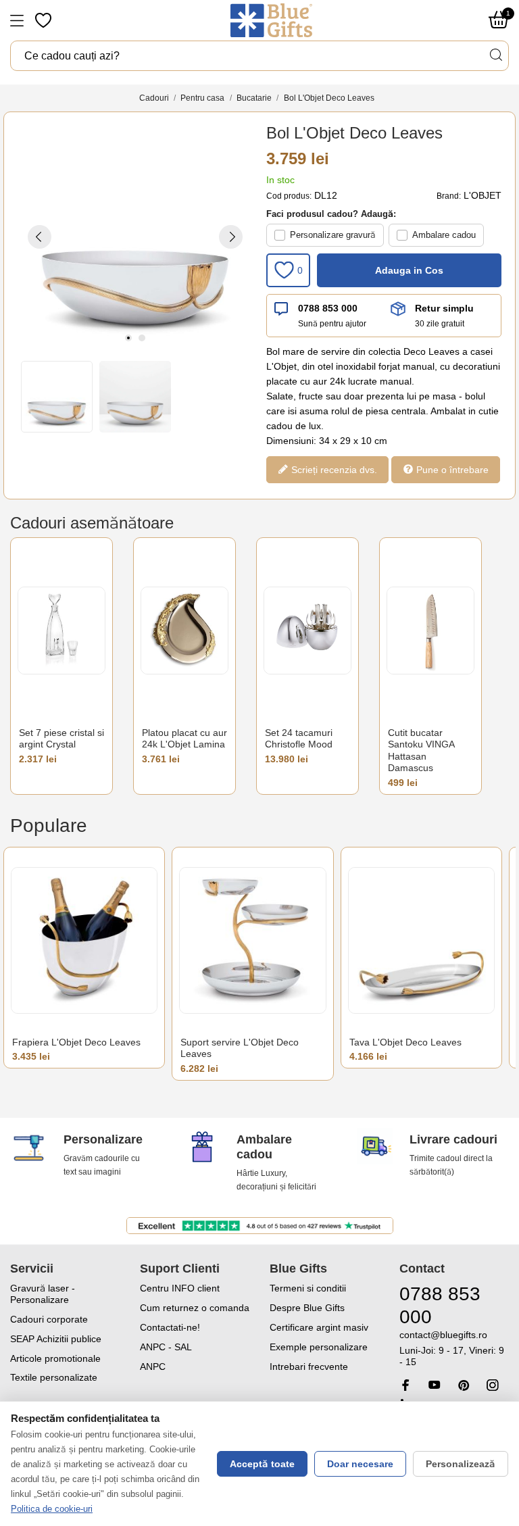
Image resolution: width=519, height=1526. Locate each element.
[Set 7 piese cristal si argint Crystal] (61, 631)
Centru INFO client (180, 1288)
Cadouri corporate (49, 1319)
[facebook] (405, 1385)
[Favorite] (44, 20)
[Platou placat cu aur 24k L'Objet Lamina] (184, 631)
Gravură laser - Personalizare (42, 1294)
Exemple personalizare (319, 1347)
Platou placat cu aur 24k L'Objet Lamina (184, 738)
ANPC (153, 1366)
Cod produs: (289, 196)
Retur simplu (444, 308)
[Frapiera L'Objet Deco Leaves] (84, 940)
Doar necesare (360, 1463)
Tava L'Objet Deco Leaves (405, 1042)
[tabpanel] (135, 236)
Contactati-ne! (170, 1327)
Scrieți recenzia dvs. (333, 469)
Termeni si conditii (308, 1288)
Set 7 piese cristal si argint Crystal (61, 738)
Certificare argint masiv (319, 1327)
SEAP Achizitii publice (55, 1338)
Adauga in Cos (409, 270)
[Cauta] (495, 55)
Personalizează (460, 1463)
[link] (454, 1348)
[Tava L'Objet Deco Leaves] (421, 940)
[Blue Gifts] (271, 20)
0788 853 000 (327, 308)
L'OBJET (482, 195)
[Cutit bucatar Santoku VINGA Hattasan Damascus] (430, 631)
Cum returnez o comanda (194, 1307)
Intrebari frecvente (309, 1366)
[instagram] (492, 1385)
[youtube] (434, 1385)
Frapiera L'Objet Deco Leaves (76, 1042)
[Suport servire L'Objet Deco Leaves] (252, 940)
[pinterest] (463, 1385)
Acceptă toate (262, 1463)
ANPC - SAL (166, 1347)
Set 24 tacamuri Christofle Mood (298, 738)
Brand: (449, 196)
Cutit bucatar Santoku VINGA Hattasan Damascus (421, 750)
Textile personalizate (53, 1377)
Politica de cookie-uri (52, 1509)
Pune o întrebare (451, 469)
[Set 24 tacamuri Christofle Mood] (307, 631)
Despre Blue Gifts (307, 1307)
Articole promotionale (55, 1358)
